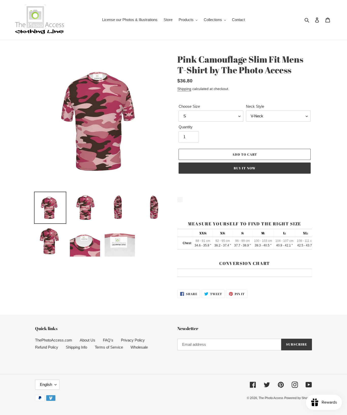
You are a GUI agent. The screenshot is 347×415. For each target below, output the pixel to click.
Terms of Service (109, 347)
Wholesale (139, 347)
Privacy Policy (133, 340)
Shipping (184, 89)
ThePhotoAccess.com (53, 340)
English (46, 384)
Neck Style (255, 106)
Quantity (186, 127)
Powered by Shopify (298, 398)
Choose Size (189, 106)
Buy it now (244, 168)
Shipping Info (76, 347)
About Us (87, 340)
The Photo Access (271, 398)
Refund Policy (46, 347)
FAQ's (108, 340)
